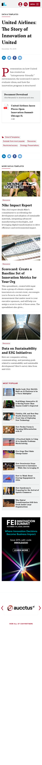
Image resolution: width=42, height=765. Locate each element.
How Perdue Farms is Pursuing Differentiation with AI (26, 429)
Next (40, 608)
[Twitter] (9, 58)
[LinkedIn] (4, 58)
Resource (6, 200)
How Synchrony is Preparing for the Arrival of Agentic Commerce (27, 490)
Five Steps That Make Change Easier (25, 452)
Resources (31, 141)
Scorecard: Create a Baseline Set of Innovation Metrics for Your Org (19, 275)
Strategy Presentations (29, 145)
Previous (2, 608)
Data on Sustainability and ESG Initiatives (19, 350)
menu (32, 4)
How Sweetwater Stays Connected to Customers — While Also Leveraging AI (27, 465)
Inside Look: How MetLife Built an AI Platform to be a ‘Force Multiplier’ (27, 391)
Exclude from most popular (14, 141)
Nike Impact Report (17, 205)
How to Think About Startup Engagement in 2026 (25, 478)
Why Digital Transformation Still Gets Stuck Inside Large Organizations (27, 503)
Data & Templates (10, 14)
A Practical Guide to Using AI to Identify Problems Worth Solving (27, 441)
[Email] (20, 58)
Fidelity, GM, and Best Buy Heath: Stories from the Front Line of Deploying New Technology (27, 417)
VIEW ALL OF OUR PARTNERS (21, 624)
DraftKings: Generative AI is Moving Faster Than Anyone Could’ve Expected (27, 403)
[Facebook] (14, 58)
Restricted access (10, 145)
